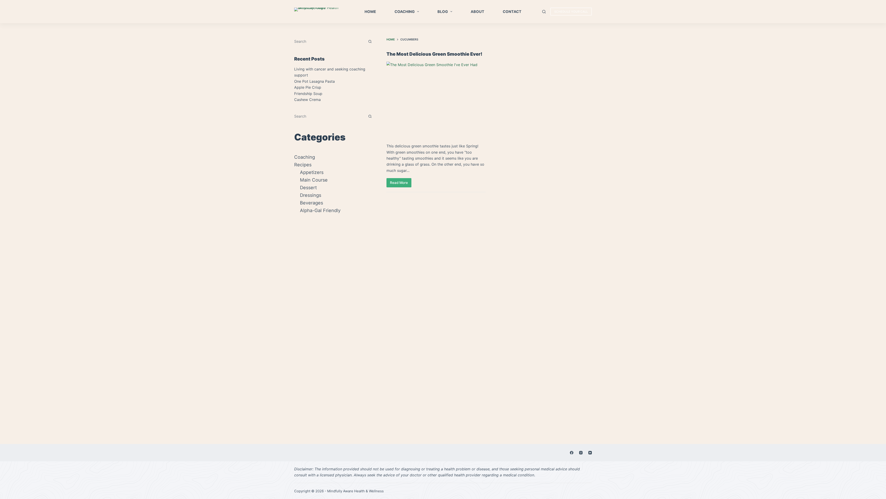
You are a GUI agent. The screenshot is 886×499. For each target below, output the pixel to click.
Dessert (308, 187)
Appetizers (311, 172)
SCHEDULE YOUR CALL (571, 11)
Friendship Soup (308, 93)
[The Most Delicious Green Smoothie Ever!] (436, 99)
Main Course (314, 180)
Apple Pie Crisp (307, 87)
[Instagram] (581, 452)
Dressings (310, 195)
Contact (512, 11)
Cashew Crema (307, 99)
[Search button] (369, 41)
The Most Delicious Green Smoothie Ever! (434, 54)
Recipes (302, 164)
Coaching (405, 11)
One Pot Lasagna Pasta (314, 81)
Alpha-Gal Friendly (320, 210)
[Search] (544, 11)
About (477, 11)
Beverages (311, 203)
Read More (400, 183)
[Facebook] (571, 452)
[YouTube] (590, 452)
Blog (442, 11)
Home (370, 11)
